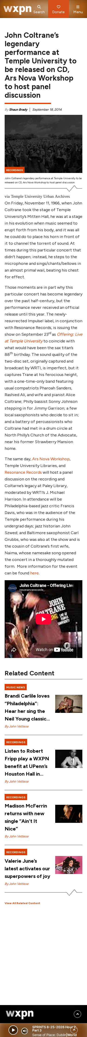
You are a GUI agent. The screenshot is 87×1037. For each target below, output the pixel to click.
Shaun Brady (18, 110)
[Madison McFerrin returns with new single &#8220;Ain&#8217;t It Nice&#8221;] (68, 814)
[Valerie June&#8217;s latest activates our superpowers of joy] (68, 865)
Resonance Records (23, 472)
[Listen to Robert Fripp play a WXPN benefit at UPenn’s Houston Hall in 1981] (68, 759)
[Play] (13, 1030)
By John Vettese (17, 726)
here (34, 573)
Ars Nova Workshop (51, 458)
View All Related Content (22, 903)
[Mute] (24, 1031)
